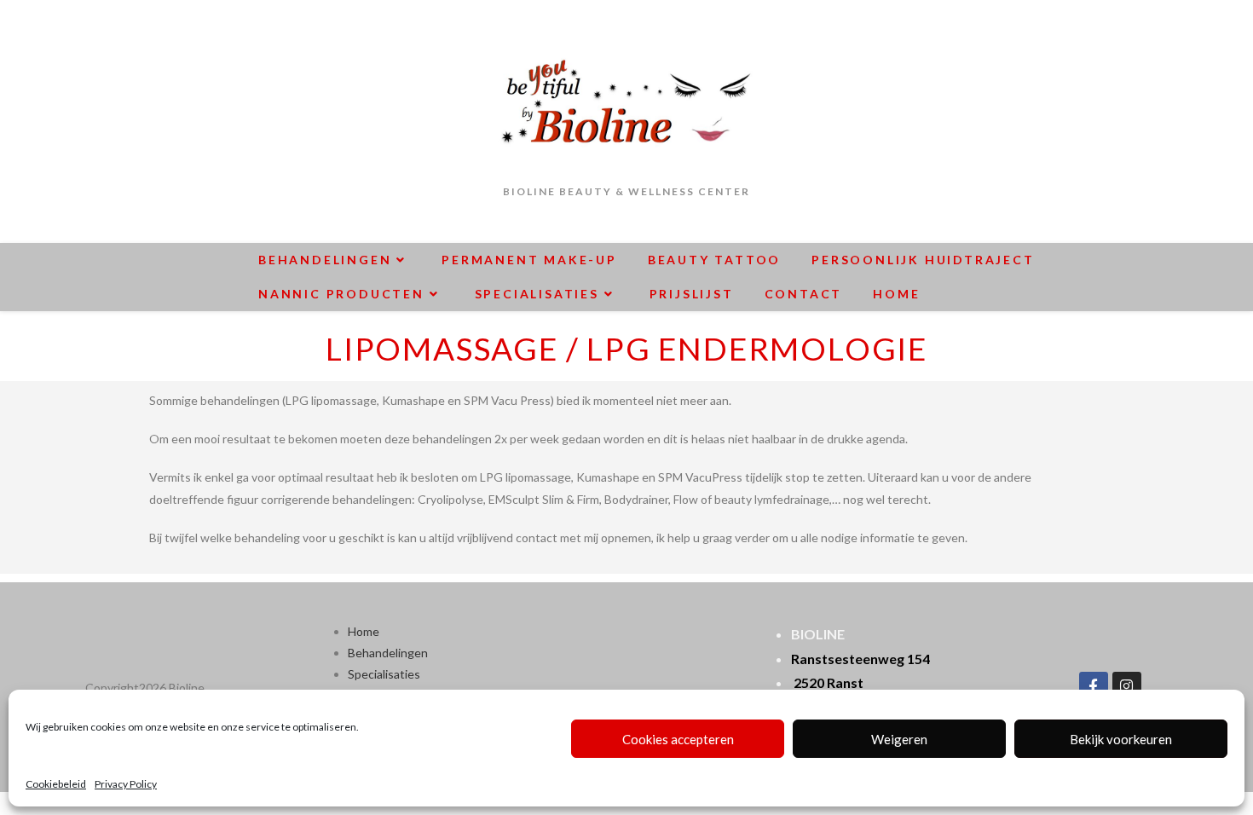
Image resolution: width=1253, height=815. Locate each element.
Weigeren (899, 739)
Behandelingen (388, 652)
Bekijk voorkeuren (1121, 739)
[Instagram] (1126, 686)
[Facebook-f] (1093, 686)
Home (363, 631)
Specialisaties (384, 674)
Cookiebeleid (56, 783)
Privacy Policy (126, 783)
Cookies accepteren (678, 739)
